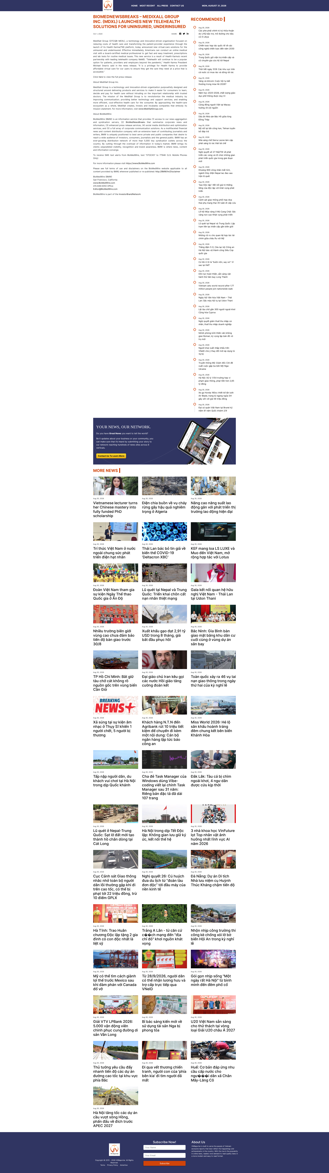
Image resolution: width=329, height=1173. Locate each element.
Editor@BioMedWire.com (105, 189)
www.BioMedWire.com (104, 183)
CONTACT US (177, 5)
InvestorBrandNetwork (130, 194)
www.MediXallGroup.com (150, 108)
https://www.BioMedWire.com (140, 163)
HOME (134, 5)
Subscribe (164, 1163)
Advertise (123, 1165)
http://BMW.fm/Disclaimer (167, 171)
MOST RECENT (147, 5)
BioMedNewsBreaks (135, 122)
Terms (102, 1165)
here (101, 77)
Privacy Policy (112, 1165)
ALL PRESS (162, 5)
